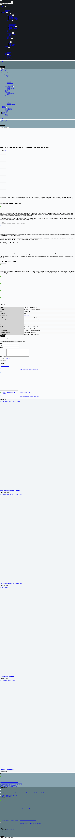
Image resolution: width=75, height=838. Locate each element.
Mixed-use (9, 82)
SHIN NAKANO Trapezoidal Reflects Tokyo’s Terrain (29, 392)
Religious (6, 96)
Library (8, 87)
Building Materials (8, 109)
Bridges (8, 94)
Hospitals (6, 90)
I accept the (6, 358)
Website (1, 347)
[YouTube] (4, 67)
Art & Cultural (7, 75)
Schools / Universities (11, 88)
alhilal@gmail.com (8, 831)
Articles (6, 116)
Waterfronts (9, 105)
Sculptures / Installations (11, 79)
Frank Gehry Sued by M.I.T (25, 808)
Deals (3, 118)
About (3, 62)
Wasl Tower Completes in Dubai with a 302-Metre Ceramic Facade (32, 792)
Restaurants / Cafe (10, 84)
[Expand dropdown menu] (13, 86)
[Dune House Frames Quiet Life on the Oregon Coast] (9, 396)
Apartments (9, 98)
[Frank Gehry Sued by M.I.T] (9, 817)
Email (1, 345)
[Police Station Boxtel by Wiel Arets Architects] (9, 820)
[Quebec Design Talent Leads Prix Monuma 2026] (10, 781)
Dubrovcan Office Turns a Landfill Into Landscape (9, 779)
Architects (6, 114)
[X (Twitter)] (2, 67)
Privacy (3, 64)
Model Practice (27, 315)
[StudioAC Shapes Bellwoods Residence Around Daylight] (9, 390)
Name (1, 343)
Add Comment (3, 356)
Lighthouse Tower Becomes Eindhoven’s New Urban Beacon (31, 795)
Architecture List (3, 70)
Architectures (4, 74)
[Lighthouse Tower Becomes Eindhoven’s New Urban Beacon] (9, 796)
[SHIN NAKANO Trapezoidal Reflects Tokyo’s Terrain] (9, 393)
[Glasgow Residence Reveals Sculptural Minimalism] (9, 369)
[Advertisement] (37, 137)
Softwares (6, 111)
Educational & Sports (9, 86)
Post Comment (3, 360)
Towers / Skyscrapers (11, 104)
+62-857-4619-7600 (10, 829)
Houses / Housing (10, 100)
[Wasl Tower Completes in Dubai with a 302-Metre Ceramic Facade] (9, 792)
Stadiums (8, 89)
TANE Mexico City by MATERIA (7, 676)
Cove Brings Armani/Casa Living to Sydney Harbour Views (11, 784)
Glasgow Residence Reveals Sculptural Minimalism (29, 369)
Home (3, 61)
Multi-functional (10, 83)
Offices (6, 95)
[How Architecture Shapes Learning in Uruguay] (8, 785)
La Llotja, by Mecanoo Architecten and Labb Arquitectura (30, 823)
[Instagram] (3, 67)
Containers (9, 76)
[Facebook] (0, 67)
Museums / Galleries (11, 77)
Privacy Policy (8, 358)
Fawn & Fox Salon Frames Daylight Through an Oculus (11, 583)
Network (4, 63)
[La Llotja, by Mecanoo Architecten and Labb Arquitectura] (9, 824)
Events (6, 117)
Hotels (6, 91)
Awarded (6, 115)
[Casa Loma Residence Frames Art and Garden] (4, 366)
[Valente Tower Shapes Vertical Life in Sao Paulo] (5, 789)
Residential (7, 97)
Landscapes (9, 103)
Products (4, 107)
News (3, 113)
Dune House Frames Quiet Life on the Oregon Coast (29, 396)
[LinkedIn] (4, 336)
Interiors (3, 106)
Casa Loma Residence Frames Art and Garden (28, 366)
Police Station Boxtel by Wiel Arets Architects (28, 820)
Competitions (4, 112)
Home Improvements (11, 99)
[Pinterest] (3, 336)
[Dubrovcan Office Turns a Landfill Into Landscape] (3, 778)
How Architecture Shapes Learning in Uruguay (9, 786)
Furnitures (6, 110)
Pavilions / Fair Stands (11, 78)
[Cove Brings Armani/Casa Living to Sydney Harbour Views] (11, 783)
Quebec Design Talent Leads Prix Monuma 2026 (9, 782)
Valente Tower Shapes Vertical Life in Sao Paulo (28, 789)
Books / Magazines (8, 108)
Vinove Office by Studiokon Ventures (7, 769)
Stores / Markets (10, 85)
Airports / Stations (10, 93)
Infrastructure (7, 92)
